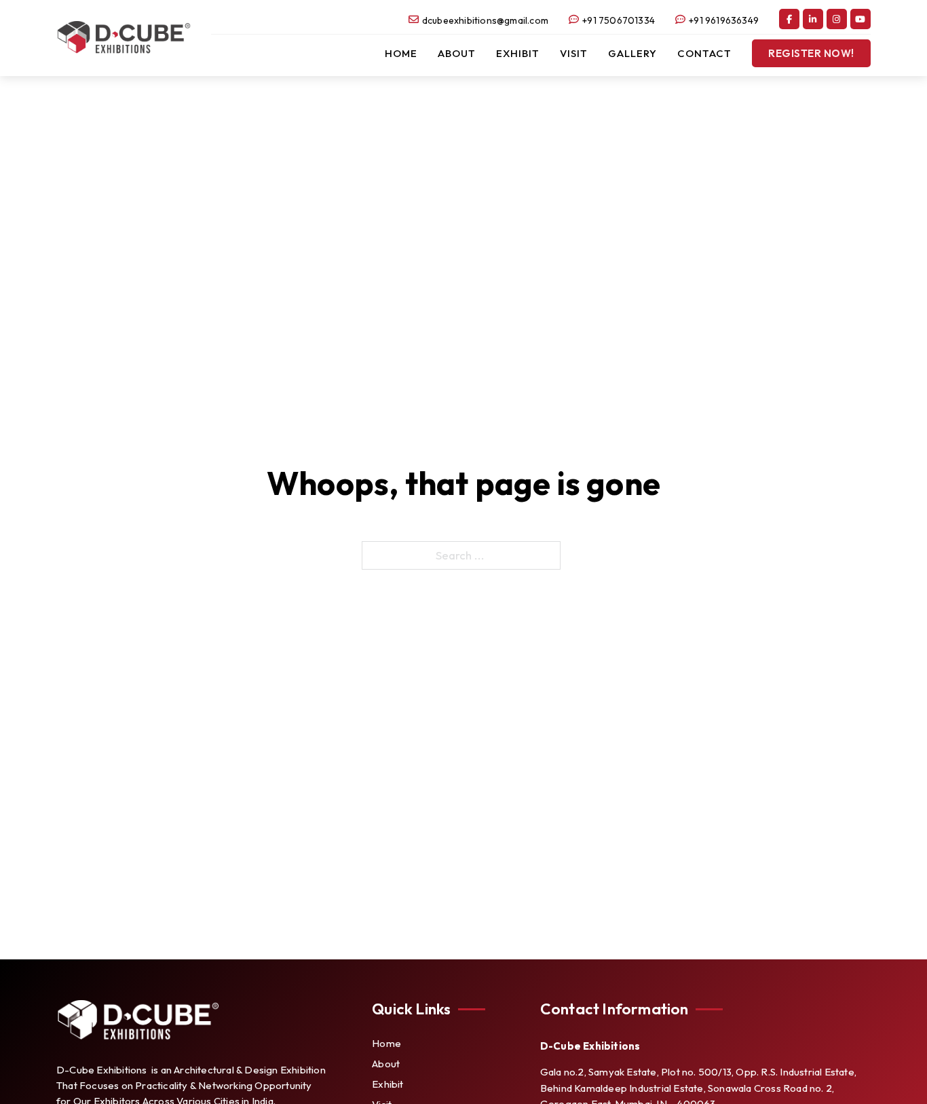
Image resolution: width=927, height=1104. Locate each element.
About (457, 53)
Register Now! (811, 53)
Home (401, 53)
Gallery (632, 53)
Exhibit (518, 53)
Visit (574, 53)
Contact (704, 53)
